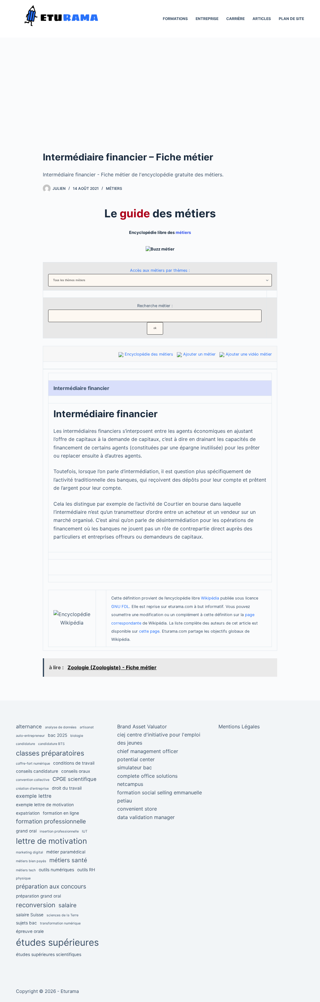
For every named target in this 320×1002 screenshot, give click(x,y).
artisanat (87, 727)
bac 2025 (57, 735)
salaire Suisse (29, 914)
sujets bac (26, 922)
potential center (136, 759)
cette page (149, 631)
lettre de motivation (51, 841)
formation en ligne (61, 813)
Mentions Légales (239, 726)
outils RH (86, 869)
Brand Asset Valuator (142, 726)
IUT (85, 831)
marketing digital (29, 852)
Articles (261, 18)
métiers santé (68, 860)
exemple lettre (34, 796)
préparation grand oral (38, 895)
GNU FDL (120, 606)
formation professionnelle (51, 821)
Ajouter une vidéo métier (249, 354)
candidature (25, 744)
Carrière (235, 18)
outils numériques (56, 869)
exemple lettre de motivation (45, 804)
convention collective (32, 780)
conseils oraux (75, 771)
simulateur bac (134, 767)
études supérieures (57, 942)
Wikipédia (210, 598)
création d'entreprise (32, 789)
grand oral (26, 830)
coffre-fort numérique (33, 764)
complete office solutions (147, 776)
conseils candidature (37, 771)
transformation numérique (60, 923)
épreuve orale (30, 931)
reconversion (35, 905)
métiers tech (26, 870)
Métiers (114, 188)
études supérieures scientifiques (48, 954)
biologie (76, 736)
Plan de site (291, 18)
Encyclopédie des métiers (149, 354)
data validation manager (146, 817)
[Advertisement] (160, 103)
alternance (29, 726)
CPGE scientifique (74, 779)
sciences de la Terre (62, 915)
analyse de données (61, 727)
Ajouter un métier (199, 354)
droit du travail (67, 788)
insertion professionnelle (59, 831)
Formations (175, 18)
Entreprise (207, 18)
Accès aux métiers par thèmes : (160, 270)
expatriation (28, 813)
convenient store (137, 809)
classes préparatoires (50, 753)
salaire (67, 905)
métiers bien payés (31, 861)
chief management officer (147, 751)
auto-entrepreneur (30, 736)
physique (23, 878)
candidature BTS (51, 744)
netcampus (130, 784)
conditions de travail (73, 763)
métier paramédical (65, 851)
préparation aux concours (51, 886)
